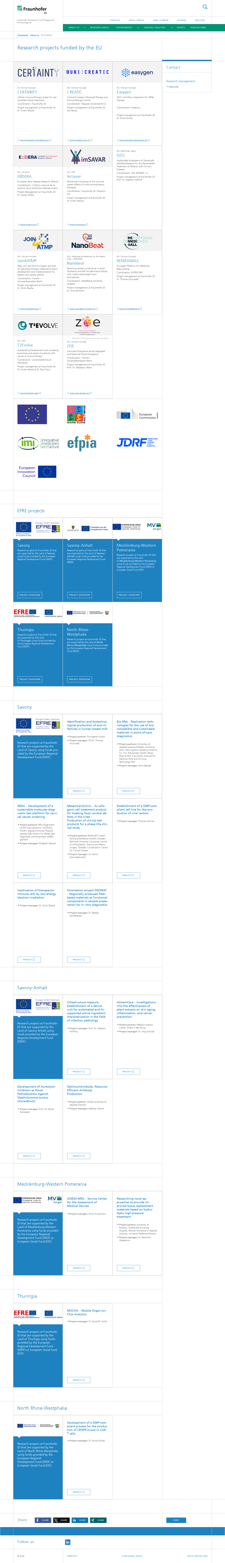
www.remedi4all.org (129, 309)
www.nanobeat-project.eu (82, 309)
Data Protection (198, 1556)
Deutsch (200, 20)
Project (77, 791)
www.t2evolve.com (29, 393)
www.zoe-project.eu (79, 393)
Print (176, 1520)
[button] (43, 1520)
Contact (115, 20)
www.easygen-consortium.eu (133, 140)
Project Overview (29, 595)
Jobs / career (160, 20)
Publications (198, 27)
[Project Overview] (38, 529)
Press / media (136, 20)
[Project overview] (38, 613)
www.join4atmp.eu (29, 309)
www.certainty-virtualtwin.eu (34, 140)
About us (74, 27)
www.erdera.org (28, 224)
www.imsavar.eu (77, 224)
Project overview (29, 679)
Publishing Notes (132, 1556)
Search (205, 7)
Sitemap (181, 20)
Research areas (99, 27)
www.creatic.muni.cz (80, 140)
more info (173, 86)
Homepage (22, 35)
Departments (124, 27)
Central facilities (154, 27)
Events (181, 27)
